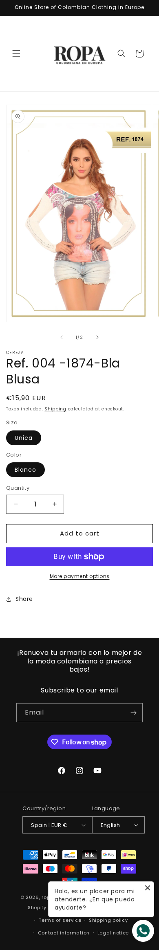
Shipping (55, 409)
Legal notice (113, 933)
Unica (24, 438)
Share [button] (24, 599)
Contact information (64, 933)
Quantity (17, 488)
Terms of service (60, 920)
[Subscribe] (133, 712)
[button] (16, 54)
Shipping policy (108, 920)
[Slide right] (97, 337)
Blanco (25, 470)
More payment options (80, 576)
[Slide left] (62, 337)
